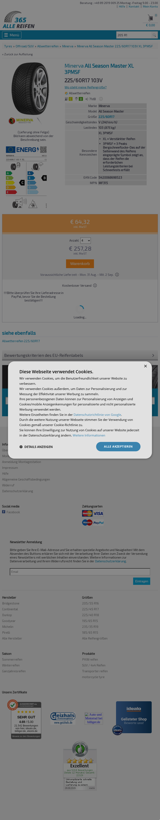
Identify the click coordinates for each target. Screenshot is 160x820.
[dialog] (80, 410)
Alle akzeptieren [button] (118, 446)
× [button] (145, 366)
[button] (36, 446)
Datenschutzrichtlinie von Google (97, 415)
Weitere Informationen (89, 435)
